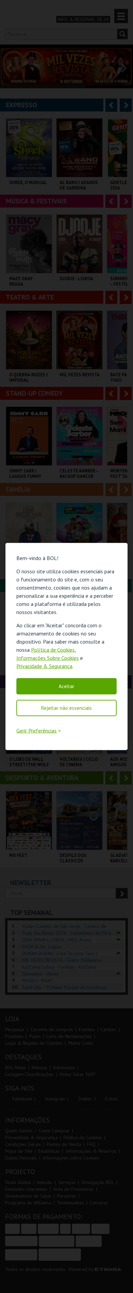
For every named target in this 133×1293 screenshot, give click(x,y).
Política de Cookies (53, 649)
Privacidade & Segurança (44, 665)
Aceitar (66, 686)
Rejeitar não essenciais (66, 707)
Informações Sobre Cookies (47, 657)
